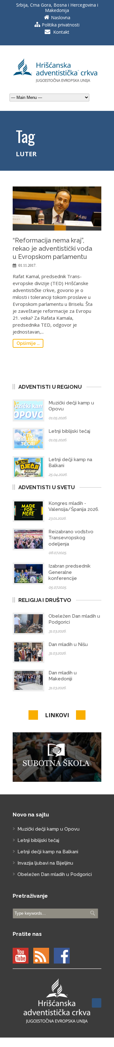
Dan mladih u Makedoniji (62, 676)
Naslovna (60, 17)
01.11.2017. (27, 265)
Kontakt (61, 32)
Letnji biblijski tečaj (69, 431)
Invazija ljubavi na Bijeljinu (45, 863)
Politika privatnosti (60, 25)
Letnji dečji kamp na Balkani (47, 852)
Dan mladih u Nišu (68, 644)
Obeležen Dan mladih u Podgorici (54, 874)
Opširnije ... (28, 343)
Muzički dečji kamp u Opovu (48, 829)
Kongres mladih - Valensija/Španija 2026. (73, 506)
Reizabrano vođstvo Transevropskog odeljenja (70, 538)
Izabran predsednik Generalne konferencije (69, 572)
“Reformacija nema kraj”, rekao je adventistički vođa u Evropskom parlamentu (52, 248)
